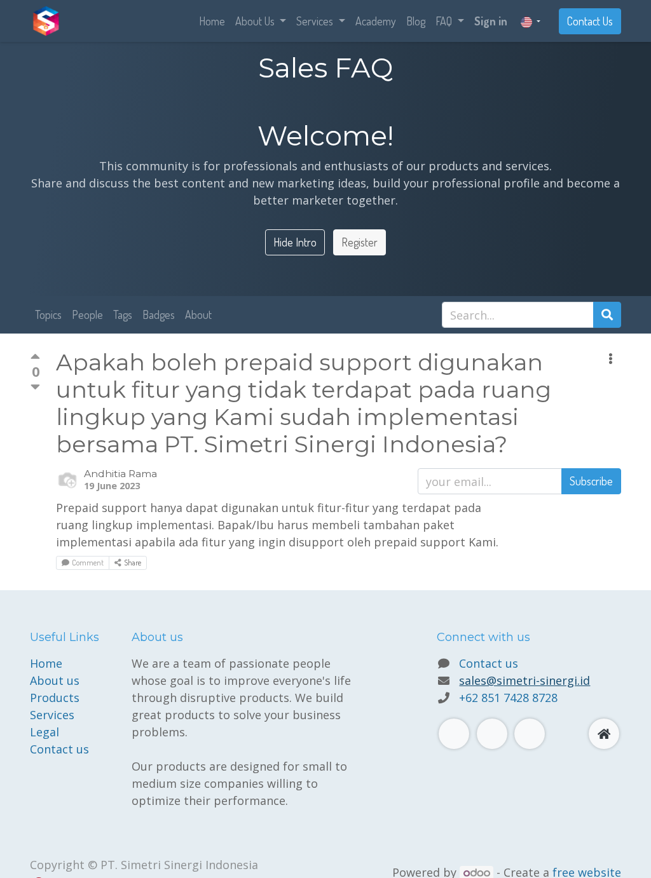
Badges (158, 314)
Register (359, 242)
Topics (48, 314)
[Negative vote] (35, 387)
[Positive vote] (35, 358)
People (87, 314)
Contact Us (590, 21)
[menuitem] (212, 21)
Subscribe (591, 481)
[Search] (607, 315)
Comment (88, 562)
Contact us (59, 749)
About (198, 314)
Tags (122, 314)
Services (52, 714)
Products (54, 697)
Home (46, 663)
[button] (610, 358)
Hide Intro (295, 242)
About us (54, 680)
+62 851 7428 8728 (508, 697)
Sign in (490, 21)
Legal (44, 732)
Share (132, 562)
